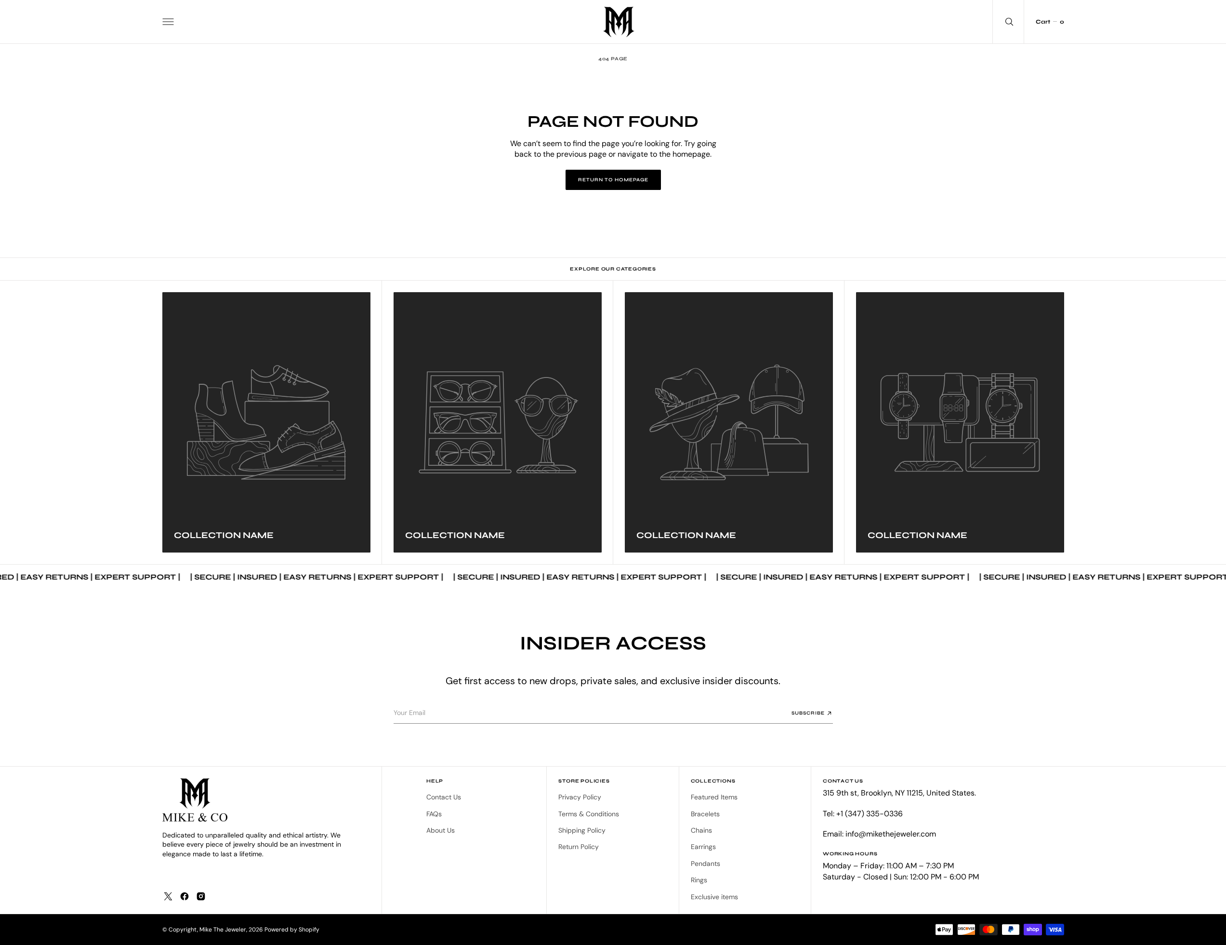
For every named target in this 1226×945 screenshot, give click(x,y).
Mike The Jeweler (222, 929)
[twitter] (168, 896)
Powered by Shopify (291, 929)
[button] (168, 21)
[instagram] (201, 896)
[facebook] (184, 896)
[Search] (1008, 21)
